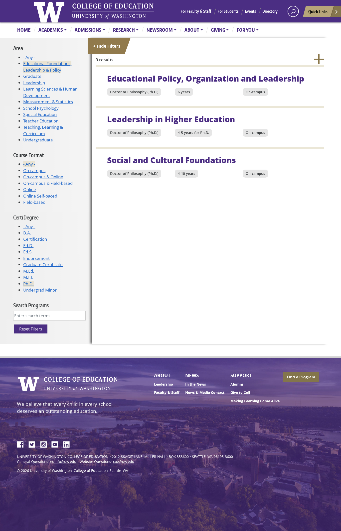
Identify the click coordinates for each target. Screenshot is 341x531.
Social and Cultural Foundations (171, 160)
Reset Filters (30, 329)
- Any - (29, 57)
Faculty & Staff (166, 392)
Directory (270, 11)
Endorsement (36, 258)
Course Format (28, 155)
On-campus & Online (43, 177)
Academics (50, 30)
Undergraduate (38, 140)
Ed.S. (28, 252)
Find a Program (301, 377)
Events (250, 11)
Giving (218, 30)
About (191, 30)
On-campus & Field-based (48, 183)
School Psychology (41, 108)
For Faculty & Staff (196, 11)
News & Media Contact (204, 392)
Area (18, 48)
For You (246, 30)
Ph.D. (28, 284)
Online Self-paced (40, 196)
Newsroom (160, 30)
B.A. (27, 233)
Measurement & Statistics (48, 102)
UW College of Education (113, 11)
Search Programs (31, 305)
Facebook (22, 443)
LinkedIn (68, 443)
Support (241, 375)
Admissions (88, 30)
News (192, 375)
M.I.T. (28, 277)
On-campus (34, 170)
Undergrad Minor (40, 290)
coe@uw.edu (123, 461)
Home (23, 30)
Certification (35, 239)
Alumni (236, 384)
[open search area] (293, 11)
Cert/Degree (26, 217)
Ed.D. (28, 245)
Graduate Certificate (43, 264)
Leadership (34, 83)
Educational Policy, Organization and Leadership (205, 78)
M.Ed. (28, 271)
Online (29, 189)
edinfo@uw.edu (63, 461)
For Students (228, 11)
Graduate (32, 76)
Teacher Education (40, 121)
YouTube (56, 443)
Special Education (40, 114)
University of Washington (50, 11)
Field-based (34, 202)
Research (124, 30)
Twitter (33, 443)
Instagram (45, 443)
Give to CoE (240, 392)
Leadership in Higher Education (171, 119)
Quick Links (318, 11)
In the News (195, 384)
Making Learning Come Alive (255, 401)
